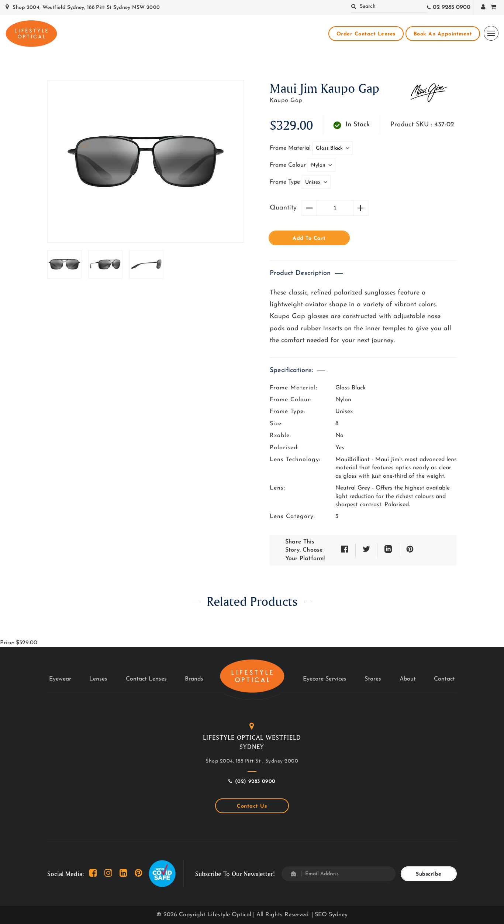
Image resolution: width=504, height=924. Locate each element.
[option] (146, 161)
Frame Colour (289, 165)
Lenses (98, 679)
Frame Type (286, 182)
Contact (444, 679)
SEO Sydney (331, 915)
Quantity (283, 208)
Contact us (252, 806)
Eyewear (60, 679)
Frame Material (291, 148)
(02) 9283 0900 (255, 781)
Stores (373, 679)
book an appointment (443, 34)
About (408, 679)
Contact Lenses (146, 679)
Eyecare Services (324, 679)
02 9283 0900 (451, 7)
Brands (194, 679)
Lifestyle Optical (229, 915)
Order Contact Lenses (366, 34)
